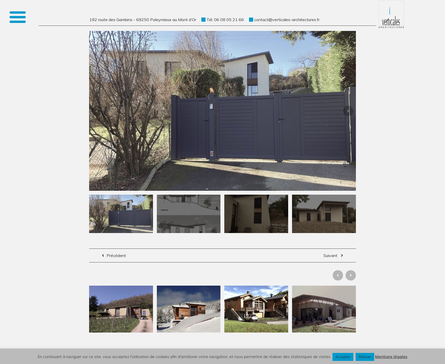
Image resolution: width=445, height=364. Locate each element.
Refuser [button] (365, 357)
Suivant (330, 255)
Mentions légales (391, 356)
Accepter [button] (343, 357)
